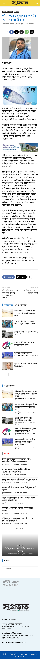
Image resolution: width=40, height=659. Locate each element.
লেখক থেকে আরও (21, 305)
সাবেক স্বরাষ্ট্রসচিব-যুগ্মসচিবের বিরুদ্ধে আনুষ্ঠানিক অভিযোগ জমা (26, 407)
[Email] (16, 32)
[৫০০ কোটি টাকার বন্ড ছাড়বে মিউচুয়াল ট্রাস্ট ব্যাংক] (7, 345)
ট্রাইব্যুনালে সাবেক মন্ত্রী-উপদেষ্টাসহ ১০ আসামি (23, 419)
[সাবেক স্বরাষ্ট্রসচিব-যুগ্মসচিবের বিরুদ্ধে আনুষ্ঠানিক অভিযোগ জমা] (7, 324)
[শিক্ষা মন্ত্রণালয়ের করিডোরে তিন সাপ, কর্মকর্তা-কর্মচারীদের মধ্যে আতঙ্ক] (7, 313)
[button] (3, 3)
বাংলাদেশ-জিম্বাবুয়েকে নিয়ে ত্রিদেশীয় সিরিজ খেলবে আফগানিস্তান (25, 441)
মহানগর (16, 12)
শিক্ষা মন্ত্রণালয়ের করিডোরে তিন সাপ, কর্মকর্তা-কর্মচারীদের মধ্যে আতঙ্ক (24, 313)
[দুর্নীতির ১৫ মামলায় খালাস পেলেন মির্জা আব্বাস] (7, 366)
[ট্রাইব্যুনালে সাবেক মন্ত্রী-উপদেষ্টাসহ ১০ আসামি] (7, 334)
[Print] (21, 32)
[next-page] (7, 374)
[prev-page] (3, 374)
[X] (32, 32)
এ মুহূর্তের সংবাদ (7, 12)
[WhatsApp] (27, 32)
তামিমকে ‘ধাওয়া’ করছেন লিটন (31, 292)
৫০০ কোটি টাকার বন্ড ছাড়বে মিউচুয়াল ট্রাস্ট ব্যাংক (25, 429)
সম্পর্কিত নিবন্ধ (8, 305)
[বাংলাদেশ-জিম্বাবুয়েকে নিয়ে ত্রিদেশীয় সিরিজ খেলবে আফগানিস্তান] (7, 355)
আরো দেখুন (19, 528)
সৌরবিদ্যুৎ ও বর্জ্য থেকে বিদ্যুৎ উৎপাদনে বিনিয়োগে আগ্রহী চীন (17, 519)
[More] (29, 277)
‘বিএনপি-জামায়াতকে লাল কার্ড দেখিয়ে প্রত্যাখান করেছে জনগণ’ (10, 294)
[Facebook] (11, 32)
